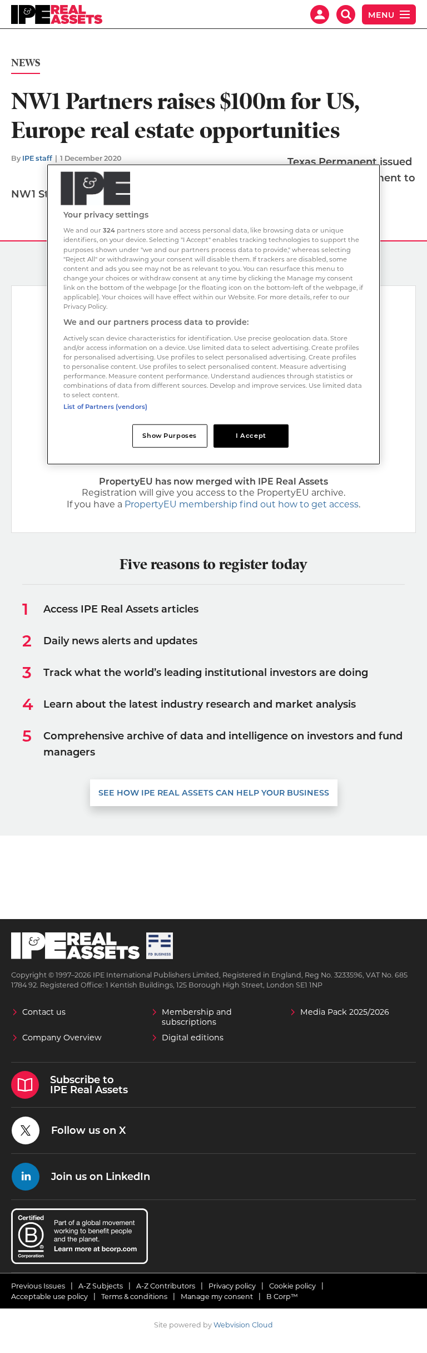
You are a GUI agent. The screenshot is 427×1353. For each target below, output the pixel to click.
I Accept (251, 436)
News (25, 63)
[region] (213, 314)
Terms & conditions (134, 1296)
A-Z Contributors (165, 1286)
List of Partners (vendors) (105, 407)
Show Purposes (169, 436)
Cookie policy (292, 1286)
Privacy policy (232, 1286)
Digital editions (193, 1038)
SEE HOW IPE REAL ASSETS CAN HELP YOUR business (213, 793)
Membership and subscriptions (197, 1017)
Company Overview (62, 1038)
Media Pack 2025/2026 (344, 1012)
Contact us (44, 1012)
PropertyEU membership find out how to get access (242, 504)
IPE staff (37, 158)
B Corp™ (282, 1296)
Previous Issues (38, 1286)
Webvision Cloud (243, 1325)
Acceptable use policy (49, 1296)
